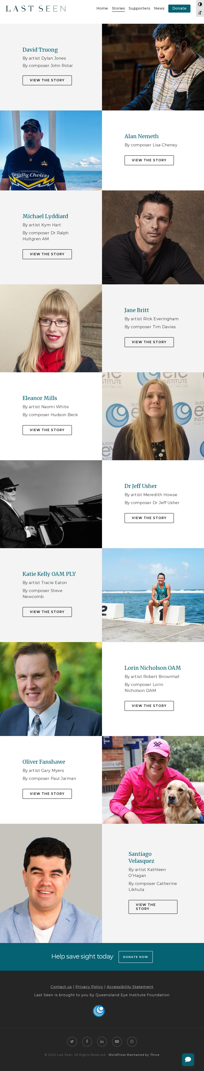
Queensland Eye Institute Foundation (133, 995)
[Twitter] (72, 1042)
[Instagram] (132, 1042)
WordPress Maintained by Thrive (134, 1055)
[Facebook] (87, 1042)
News (159, 8)
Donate (179, 8)
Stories (118, 8)
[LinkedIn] (102, 1042)
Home (102, 8)
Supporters (139, 8)
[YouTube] (117, 1042)
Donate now (135, 957)
